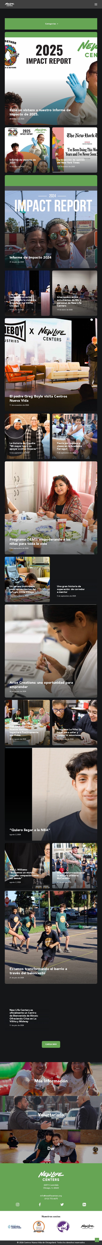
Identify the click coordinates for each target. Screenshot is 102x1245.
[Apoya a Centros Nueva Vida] (51, 1146)
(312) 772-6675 (51, 1199)
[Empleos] (51, 1113)
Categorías (50, 24)
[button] (96, 4)
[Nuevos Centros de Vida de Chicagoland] (9, 4)
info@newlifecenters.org (51, 1196)
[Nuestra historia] (51, 1079)
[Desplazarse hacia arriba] (97, 1240)
